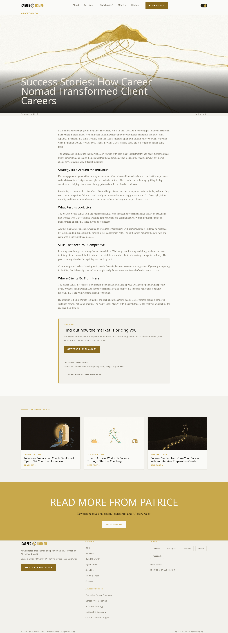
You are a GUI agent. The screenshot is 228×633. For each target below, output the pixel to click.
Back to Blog (114, 524)
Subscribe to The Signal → (84, 374)
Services (88, 5)
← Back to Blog (29, 13)
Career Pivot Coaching (96, 601)
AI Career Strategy (94, 606)
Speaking (89, 570)
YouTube (187, 548)
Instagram (171, 548)
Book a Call (156, 5)
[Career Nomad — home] (32, 5)
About (76, 5)
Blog (87, 548)
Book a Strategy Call (38, 567)
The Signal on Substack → (162, 570)
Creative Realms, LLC (198, 632)
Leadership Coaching (95, 612)
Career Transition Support (97, 617)
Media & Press (92, 575)
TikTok (201, 548)
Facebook (157, 556)
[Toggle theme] (204, 5)
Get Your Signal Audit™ (81, 349)
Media (121, 5)
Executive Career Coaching (98, 595)
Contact (135, 5)
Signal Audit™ (106, 5)
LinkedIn (156, 548)
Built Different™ (92, 559)
